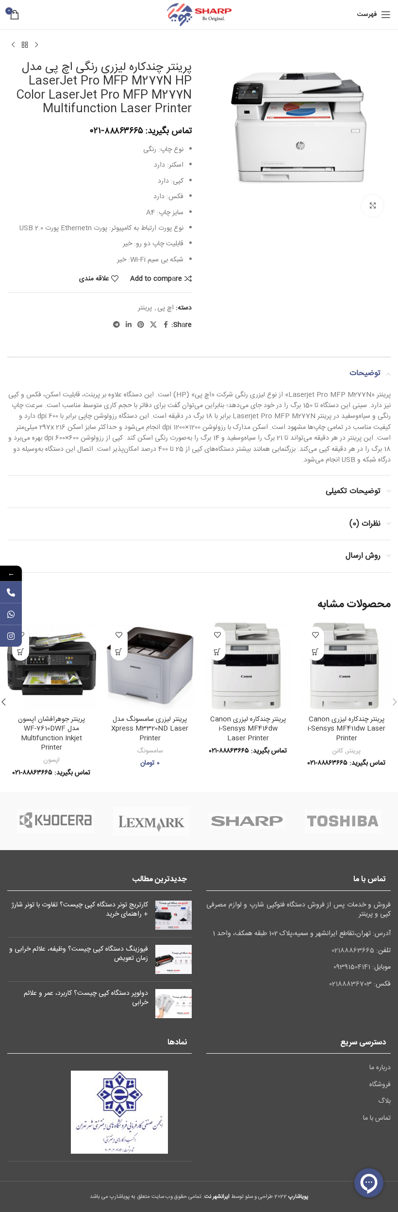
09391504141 (351, 967)
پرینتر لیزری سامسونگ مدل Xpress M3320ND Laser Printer (149, 729)
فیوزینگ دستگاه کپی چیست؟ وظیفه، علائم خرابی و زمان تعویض (78, 954)
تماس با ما (377, 1119)
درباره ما (380, 1068)
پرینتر (145, 308)
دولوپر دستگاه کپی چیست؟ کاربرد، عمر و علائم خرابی (86, 998)
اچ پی (165, 308)
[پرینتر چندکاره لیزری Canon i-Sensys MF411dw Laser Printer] (346, 666)
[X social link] (153, 325)
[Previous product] (36, 45)
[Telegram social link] (116, 325)
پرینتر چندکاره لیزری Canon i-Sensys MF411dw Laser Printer (346, 729)
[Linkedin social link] (128, 325)
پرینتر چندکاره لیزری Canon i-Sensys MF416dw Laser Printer (248, 729)
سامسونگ (150, 751)
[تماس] (11, 592)
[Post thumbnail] (173, 915)
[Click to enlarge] (372, 206)
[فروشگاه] (25, 45)
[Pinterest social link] (140, 325)
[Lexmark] (151, 821)
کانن (337, 751)
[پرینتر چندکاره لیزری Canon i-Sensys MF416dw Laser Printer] (248, 666)
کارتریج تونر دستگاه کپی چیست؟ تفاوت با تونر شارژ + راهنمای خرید (80, 910)
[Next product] (13, 45)
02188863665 (353, 950)
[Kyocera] (55, 821)
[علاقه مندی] (315, 635)
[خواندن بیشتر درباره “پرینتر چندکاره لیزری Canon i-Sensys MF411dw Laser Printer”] (315, 652)
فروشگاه (380, 1085)
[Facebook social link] (165, 325)
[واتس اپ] (11, 614)
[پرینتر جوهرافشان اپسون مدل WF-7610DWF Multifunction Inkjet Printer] (51, 666)
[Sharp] (247, 821)
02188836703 (350, 984)
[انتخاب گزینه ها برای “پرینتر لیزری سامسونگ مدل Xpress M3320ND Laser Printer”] (119, 652)
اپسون (51, 760)
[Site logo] (199, 15)
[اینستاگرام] (11, 636)
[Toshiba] (343, 821)
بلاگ (384, 1102)
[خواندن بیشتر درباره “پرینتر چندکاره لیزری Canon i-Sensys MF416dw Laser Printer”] (217, 652)
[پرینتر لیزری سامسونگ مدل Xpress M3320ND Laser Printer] (150, 666)
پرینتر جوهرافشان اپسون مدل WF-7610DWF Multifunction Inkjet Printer (51, 734)
